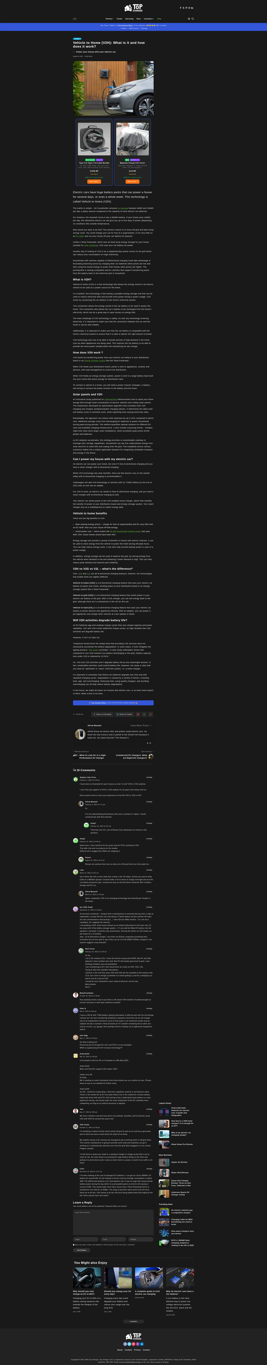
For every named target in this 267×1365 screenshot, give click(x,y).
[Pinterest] (186, 7)
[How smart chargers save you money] (164, 1233)
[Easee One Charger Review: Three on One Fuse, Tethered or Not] (164, 1183)
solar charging (90, 245)
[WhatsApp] (144, 714)
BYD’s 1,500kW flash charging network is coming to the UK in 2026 (182, 1242)
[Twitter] (183, 7)
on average (123, 208)
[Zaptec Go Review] (164, 1162)
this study (93, 650)
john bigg (84, 1035)
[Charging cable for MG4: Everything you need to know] (164, 1222)
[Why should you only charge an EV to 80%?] (87, 1277)
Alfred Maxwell (94, 726)
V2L (89, 574)
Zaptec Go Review (179, 1162)
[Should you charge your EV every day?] (118, 1277)
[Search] (192, 19)
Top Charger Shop (125, 25)
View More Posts (140, 725)
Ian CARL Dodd (86, 907)
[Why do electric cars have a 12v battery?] (180, 1277)
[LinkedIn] (192, 7)
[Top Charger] (133, 8)
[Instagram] (189, 7)
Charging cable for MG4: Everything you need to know (182, 1222)
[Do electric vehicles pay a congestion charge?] (164, 1212)
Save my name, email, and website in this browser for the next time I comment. (105, 1245)
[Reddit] (150, 714)
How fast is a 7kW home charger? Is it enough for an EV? (182, 1123)
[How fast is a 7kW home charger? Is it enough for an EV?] (164, 1124)
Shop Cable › (94, 181)
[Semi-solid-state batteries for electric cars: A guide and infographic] (164, 1112)
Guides (77, 38)
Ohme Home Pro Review (182, 1144)
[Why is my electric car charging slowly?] (164, 1134)
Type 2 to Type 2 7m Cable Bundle (94, 163)
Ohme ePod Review (179, 1173)
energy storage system (95, 361)
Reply (150, 777)
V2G (80, 574)
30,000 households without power (125, 531)
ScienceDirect (110, 399)
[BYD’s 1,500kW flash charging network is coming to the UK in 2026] (164, 1243)
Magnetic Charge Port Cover (132, 163)
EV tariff (80, 236)
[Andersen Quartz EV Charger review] (164, 1194)
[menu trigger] (76, 19)
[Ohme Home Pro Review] (164, 1144)
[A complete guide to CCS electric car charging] (149, 1277)
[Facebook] (180, 7)
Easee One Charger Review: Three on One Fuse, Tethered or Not (181, 1183)
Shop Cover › (132, 181)
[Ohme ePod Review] (164, 1173)
